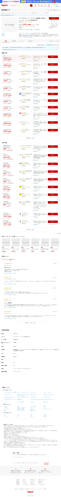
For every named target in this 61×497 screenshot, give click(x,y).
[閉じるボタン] (60, 15)
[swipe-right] (59, 242)
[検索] (31, 5)
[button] (38, 5)
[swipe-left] (2, 242)
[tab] (6, 41)
